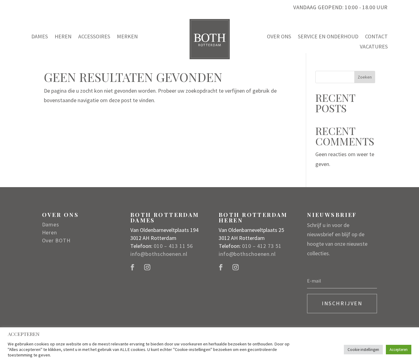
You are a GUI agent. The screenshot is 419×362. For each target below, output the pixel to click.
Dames (39, 37)
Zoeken (365, 77)
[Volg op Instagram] (147, 267)
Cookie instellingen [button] (363, 349)
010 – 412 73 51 (262, 245)
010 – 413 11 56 (173, 245)
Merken (127, 37)
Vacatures (374, 47)
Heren (63, 37)
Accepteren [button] (399, 349)
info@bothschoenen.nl (158, 253)
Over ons (279, 37)
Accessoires (94, 37)
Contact (376, 37)
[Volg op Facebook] (132, 267)
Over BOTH (56, 240)
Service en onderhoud (328, 37)
